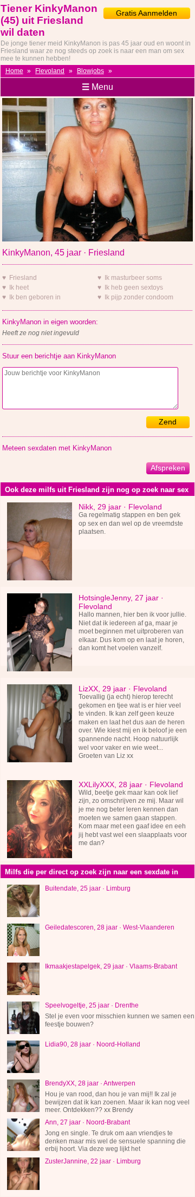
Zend (168, 421)
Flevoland (49, 71)
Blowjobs (90, 71)
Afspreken (168, 467)
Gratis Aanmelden (146, 13)
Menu (97, 86)
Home (14, 71)
